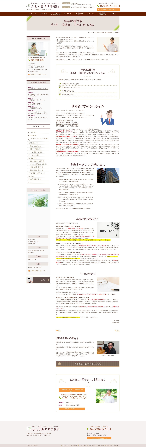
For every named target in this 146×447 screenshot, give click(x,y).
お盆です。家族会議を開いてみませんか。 (38, 89)
